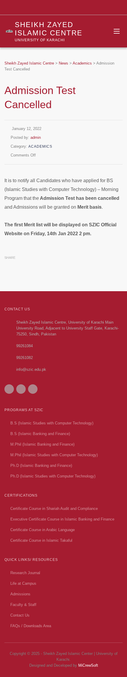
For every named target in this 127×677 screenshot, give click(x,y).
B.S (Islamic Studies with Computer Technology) (51, 423)
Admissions (20, 594)
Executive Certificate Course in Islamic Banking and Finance (62, 519)
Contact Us (20, 615)
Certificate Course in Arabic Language (42, 530)
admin (35, 137)
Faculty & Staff (23, 604)
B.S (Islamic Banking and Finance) (40, 433)
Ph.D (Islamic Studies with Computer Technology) (52, 476)
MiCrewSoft (88, 665)
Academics (40, 146)
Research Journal (25, 573)
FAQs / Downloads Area (30, 626)
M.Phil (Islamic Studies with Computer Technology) (54, 455)
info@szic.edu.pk (31, 369)
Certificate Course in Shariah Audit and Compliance (54, 508)
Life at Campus (23, 583)
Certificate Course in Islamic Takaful (41, 540)
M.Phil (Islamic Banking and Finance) (42, 444)
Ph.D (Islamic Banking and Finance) (41, 465)
